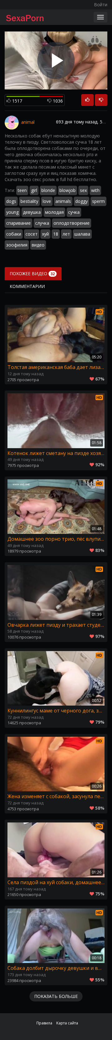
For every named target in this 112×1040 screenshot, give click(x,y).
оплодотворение (72, 223)
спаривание (18, 223)
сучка (74, 212)
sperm (98, 201)
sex (83, 190)
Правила (44, 1023)
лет (66, 234)
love (47, 201)
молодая (54, 212)
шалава (82, 234)
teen (22, 190)
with (95, 190)
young (12, 212)
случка (42, 223)
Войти (100, 4)
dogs (11, 201)
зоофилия (16, 245)
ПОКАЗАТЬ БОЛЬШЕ (56, 996)
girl (34, 190)
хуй (45, 234)
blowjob (67, 190)
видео (38, 245)
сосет (32, 234)
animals (63, 201)
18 (55, 234)
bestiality (29, 201)
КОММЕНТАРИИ (27, 286)
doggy (81, 201)
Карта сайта (67, 1023)
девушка (32, 212)
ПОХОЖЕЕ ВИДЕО (32, 273)
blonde (48, 190)
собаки (13, 234)
